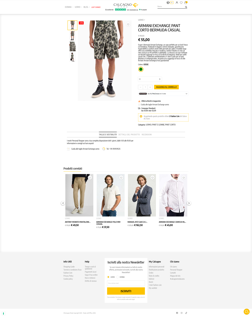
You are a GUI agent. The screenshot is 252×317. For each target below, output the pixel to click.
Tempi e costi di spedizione (90, 268)
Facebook (177, 312)
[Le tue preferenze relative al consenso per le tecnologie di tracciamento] (3, 313)
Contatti (173, 273)
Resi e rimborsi (90, 278)
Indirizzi (151, 279)
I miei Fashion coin (155, 285)
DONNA (68, 7)
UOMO (77, 7)
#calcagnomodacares (177, 279)
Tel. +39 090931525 (113, 149)
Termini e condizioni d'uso (72, 270)
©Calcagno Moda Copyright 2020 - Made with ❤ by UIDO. (79, 313)
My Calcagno (155, 261)
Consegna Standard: (148, 108)
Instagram (182, 312)
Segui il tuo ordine (91, 275)
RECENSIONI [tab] (147, 134)
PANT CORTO (170, 124)
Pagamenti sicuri (90, 272)
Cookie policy (68, 279)
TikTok (186, 312)
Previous (63, 203)
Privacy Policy (68, 276)
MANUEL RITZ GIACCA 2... (137, 222)
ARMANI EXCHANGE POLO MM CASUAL (108, 223)
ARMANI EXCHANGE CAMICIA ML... (172, 222)
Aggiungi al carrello (166, 87)
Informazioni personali (156, 267)
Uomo (148, 124)
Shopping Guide (69, 267)
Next (189, 203)
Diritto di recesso (91, 281)
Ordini (151, 273)
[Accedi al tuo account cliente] (177, 2)
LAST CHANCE (96, 7)
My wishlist (153, 288)
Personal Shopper (176, 270)
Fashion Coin (175, 116)
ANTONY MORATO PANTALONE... (77, 222)
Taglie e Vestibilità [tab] (108, 134)
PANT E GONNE (158, 124)
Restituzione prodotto (156, 270)
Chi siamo (173, 267)
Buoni (151, 282)
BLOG (86, 7)
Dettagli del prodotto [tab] (129, 134)
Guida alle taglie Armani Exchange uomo (155, 104)
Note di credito (154, 276)
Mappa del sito (175, 276)
